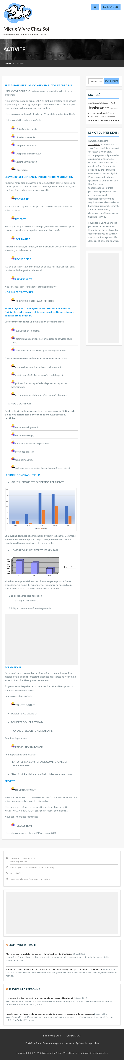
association (94, 144)
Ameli (113, 103)
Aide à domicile (104, 103)
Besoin (90, 117)
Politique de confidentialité (94, 1052)
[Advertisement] (41, 639)
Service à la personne (24, 989)
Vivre (117, 120)
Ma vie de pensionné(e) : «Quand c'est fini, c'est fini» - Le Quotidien (39, 954)
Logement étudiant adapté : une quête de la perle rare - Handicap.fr (40, 998)
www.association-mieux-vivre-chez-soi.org (30, 879)
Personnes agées (101, 120)
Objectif (91, 120)
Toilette (111, 120)
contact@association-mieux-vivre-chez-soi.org (32, 867)
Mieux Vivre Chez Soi (26, 29)
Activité (91, 103)
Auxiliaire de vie (109, 113)
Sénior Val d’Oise (52, 1035)
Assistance (98, 107)
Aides (97, 103)
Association (113, 109)
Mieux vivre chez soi (108, 117)
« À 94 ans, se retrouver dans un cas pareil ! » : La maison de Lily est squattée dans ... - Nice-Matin (54, 969)
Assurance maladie (95, 113)
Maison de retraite (22, 945)
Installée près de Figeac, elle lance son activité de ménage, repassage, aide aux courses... (50, 1014)
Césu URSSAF (74, 1035)
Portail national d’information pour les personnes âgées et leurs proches (62, 1043)
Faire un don (110, 7)
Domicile (97, 117)
